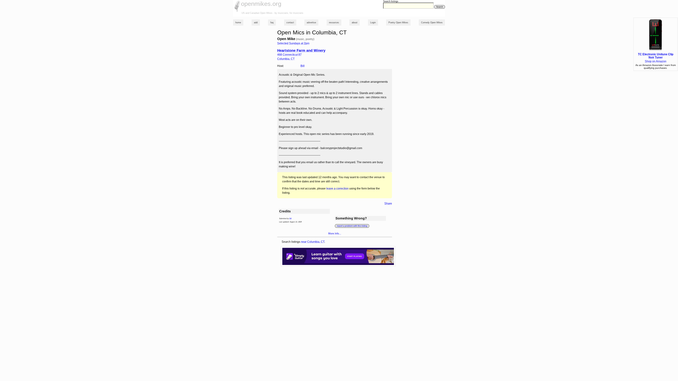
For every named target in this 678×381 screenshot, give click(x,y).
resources (334, 22)
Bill (303, 65)
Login (373, 22)
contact (290, 22)
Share (388, 203)
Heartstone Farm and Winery (301, 50)
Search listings (390, 1)
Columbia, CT (312, 241)
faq (271, 22)
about (354, 22)
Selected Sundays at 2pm (293, 43)
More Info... (334, 233)
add (256, 22)
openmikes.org (261, 3)
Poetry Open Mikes (398, 22)
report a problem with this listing (352, 226)
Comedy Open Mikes (432, 22)
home (238, 22)
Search (439, 7)
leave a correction (337, 188)
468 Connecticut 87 (289, 54)
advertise (311, 22)
